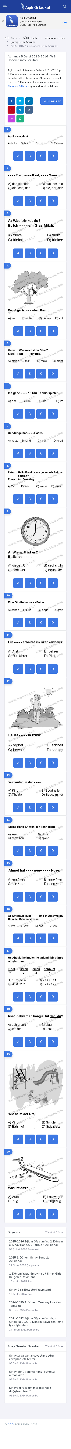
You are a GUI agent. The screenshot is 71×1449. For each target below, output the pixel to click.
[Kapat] (3, 21)
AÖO (11, 1424)
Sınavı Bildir (53, 101)
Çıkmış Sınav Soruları (23, 42)
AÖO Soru (11, 38)
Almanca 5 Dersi (55, 38)
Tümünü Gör (53, 1232)
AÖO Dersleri (31, 38)
